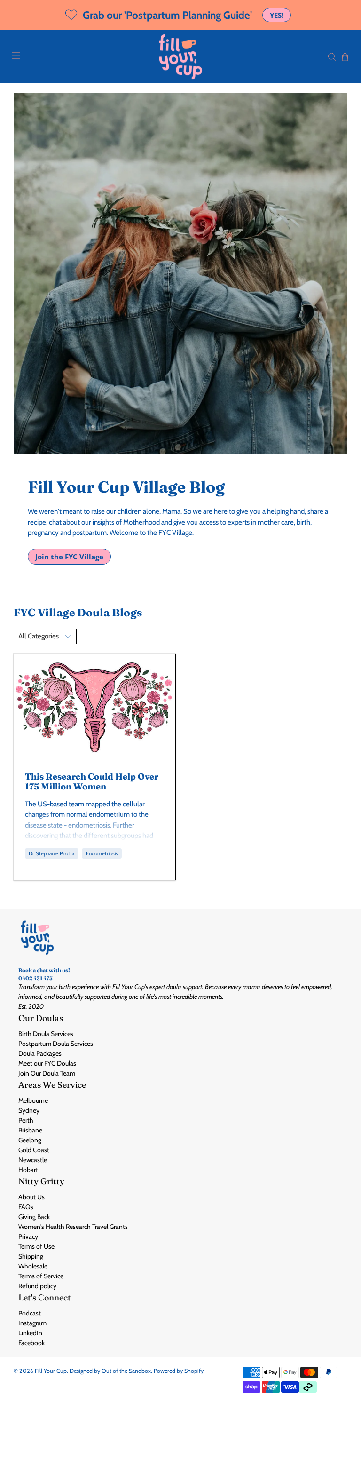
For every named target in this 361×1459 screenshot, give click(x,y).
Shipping (30, 1256)
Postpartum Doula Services (55, 1043)
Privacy (28, 1236)
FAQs (25, 1207)
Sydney (28, 1110)
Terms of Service (40, 1276)
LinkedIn (30, 1333)
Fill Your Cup (51, 1370)
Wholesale (32, 1266)
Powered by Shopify (179, 1370)
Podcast (29, 1313)
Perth (25, 1120)
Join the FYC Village (69, 556)
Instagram (32, 1323)
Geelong (29, 1140)
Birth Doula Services (45, 1033)
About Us (31, 1197)
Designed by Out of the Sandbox (110, 1370)
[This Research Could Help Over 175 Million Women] (94, 708)
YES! (276, 15)
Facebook (31, 1343)
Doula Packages (40, 1053)
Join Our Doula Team (46, 1073)
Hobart (28, 1169)
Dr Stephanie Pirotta (51, 853)
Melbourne (33, 1100)
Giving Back (34, 1216)
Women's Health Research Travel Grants (73, 1226)
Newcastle (32, 1160)
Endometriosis (102, 853)
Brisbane (30, 1130)
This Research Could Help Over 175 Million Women (91, 781)
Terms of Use (36, 1246)
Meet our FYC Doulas (47, 1063)
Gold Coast (33, 1150)
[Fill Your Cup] (180, 56)
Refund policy (37, 1286)
